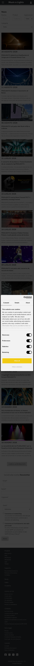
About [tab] (28, 303)
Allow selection (17, 367)
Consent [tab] (6, 303)
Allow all (17, 361)
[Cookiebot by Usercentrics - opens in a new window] (24, 297)
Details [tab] (17, 303)
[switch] (29, 340)
